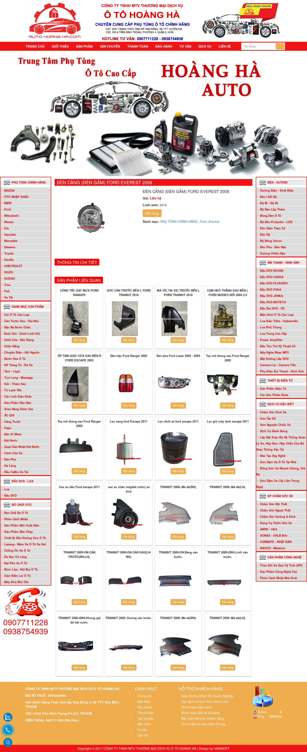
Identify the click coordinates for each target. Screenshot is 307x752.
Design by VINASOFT (214, 748)
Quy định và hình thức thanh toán (205, 701)
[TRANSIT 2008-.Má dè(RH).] (174, 515)
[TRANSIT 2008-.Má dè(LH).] (224, 515)
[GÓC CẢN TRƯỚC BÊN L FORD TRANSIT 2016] (125, 318)
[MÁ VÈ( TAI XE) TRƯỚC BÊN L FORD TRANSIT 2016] (174, 318)
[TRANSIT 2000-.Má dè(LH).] (224, 646)
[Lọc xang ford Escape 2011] (125, 449)
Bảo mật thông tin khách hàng (202, 718)
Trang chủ (35, 46)
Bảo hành (163, 46)
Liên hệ (224, 46)
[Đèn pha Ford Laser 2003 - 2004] (174, 384)
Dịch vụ (204, 46)
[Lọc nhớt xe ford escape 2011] (174, 449)
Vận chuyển (110, 46)
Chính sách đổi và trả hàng (200, 712)
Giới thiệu (60, 46)
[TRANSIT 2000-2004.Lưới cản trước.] (224, 580)
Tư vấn (185, 46)
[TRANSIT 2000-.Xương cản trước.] (125, 646)
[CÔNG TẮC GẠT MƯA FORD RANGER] (75, 318)
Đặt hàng (152, 213)
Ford (203, 221)
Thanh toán (137, 46)
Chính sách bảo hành (196, 707)
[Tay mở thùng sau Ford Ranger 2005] (224, 384)
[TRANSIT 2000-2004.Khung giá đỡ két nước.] (75, 646)
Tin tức (142, 729)
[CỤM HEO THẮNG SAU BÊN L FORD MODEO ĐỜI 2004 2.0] (224, 318)
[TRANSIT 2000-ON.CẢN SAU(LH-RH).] (125, 580)
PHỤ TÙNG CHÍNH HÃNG (178, 221)
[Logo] (55, 20)
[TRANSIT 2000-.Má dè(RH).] (174, 646)
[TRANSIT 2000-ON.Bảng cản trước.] (174, 580)
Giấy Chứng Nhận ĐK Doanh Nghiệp (207, 696)
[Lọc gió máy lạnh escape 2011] (224, 449)
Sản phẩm (84, 46)
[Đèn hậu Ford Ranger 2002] (125, 384)
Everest (214, 221)
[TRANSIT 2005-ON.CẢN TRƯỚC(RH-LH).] (75, 580)
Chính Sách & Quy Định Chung (203, 724)
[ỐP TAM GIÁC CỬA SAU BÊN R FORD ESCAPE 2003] (75, 384)
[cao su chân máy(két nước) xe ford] (125, 515)
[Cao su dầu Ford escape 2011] (75, 515)
